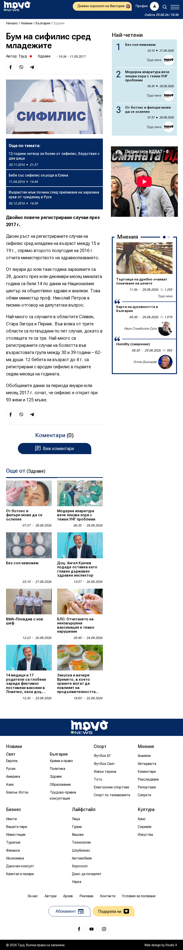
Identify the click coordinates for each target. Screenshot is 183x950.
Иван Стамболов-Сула (140, 328)
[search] (164, 7)
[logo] (17, 6)
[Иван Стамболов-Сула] (165, 329)
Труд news (153, 60)
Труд (22, 56)
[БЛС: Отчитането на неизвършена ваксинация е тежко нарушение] (80, 601)
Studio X (171, 945)
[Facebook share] (10, 67)
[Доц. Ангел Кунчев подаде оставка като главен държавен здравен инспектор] (80, 545)
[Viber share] (21, 67)
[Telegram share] (31, 67)
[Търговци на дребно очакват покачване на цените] (144, 258)
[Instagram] (104, 929)
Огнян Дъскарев (145, 362)
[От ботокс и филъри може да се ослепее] (29, 493)
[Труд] (89, 727)
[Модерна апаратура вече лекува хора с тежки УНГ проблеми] (80, 493)
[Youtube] (91, 929)
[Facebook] (79, 929)
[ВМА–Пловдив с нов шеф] (29, 601)
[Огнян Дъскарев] (165, 362)
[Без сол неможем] (29, 545)
